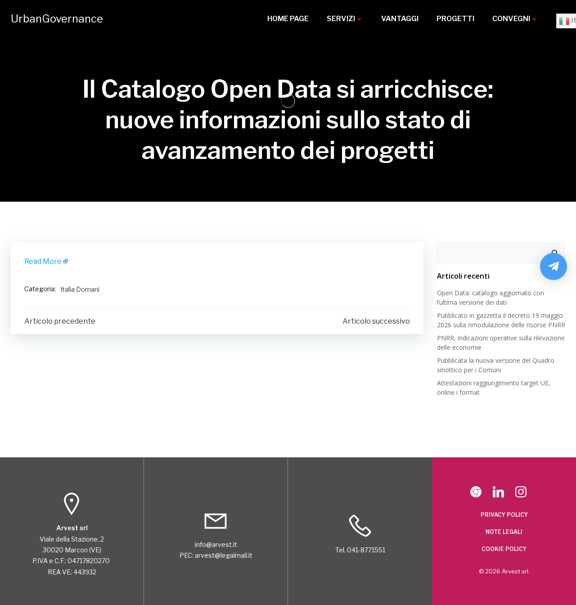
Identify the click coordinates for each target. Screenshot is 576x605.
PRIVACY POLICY (504, 514)
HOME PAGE (288, 18)
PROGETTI (455, 18)
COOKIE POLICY (504, 549)
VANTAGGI (399, 18)
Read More (43, 261)
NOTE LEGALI (504, 531)
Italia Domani (79, 289)
